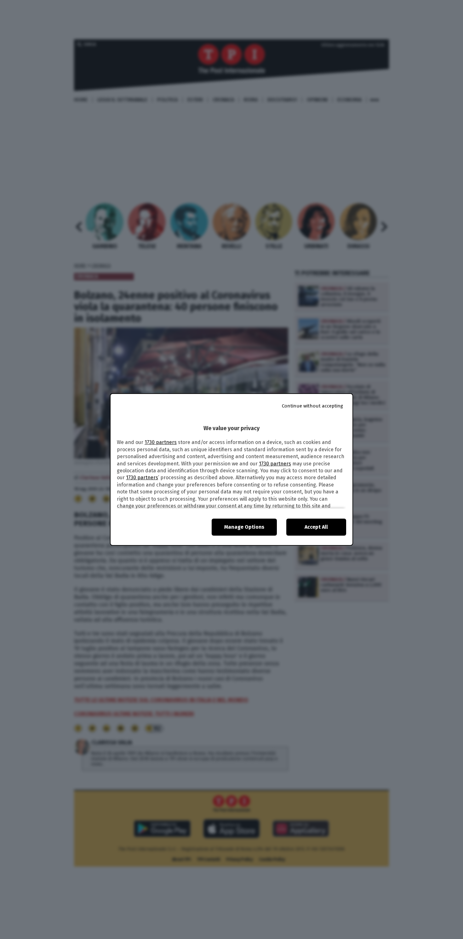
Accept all (316, 527)
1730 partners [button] (161, 442)
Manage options (244, 527)
